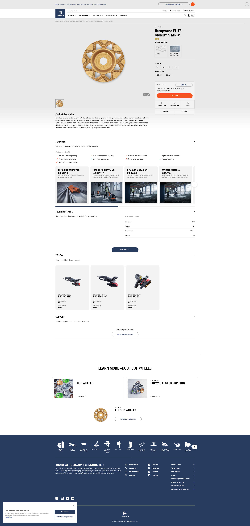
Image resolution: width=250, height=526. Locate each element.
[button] (125, 334)
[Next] (194, 184)
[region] (40, 512)
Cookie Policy (9, 517)
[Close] (74, 506)
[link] (60, 13)
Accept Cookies (65, 512)
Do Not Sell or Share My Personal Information (65, 517)
